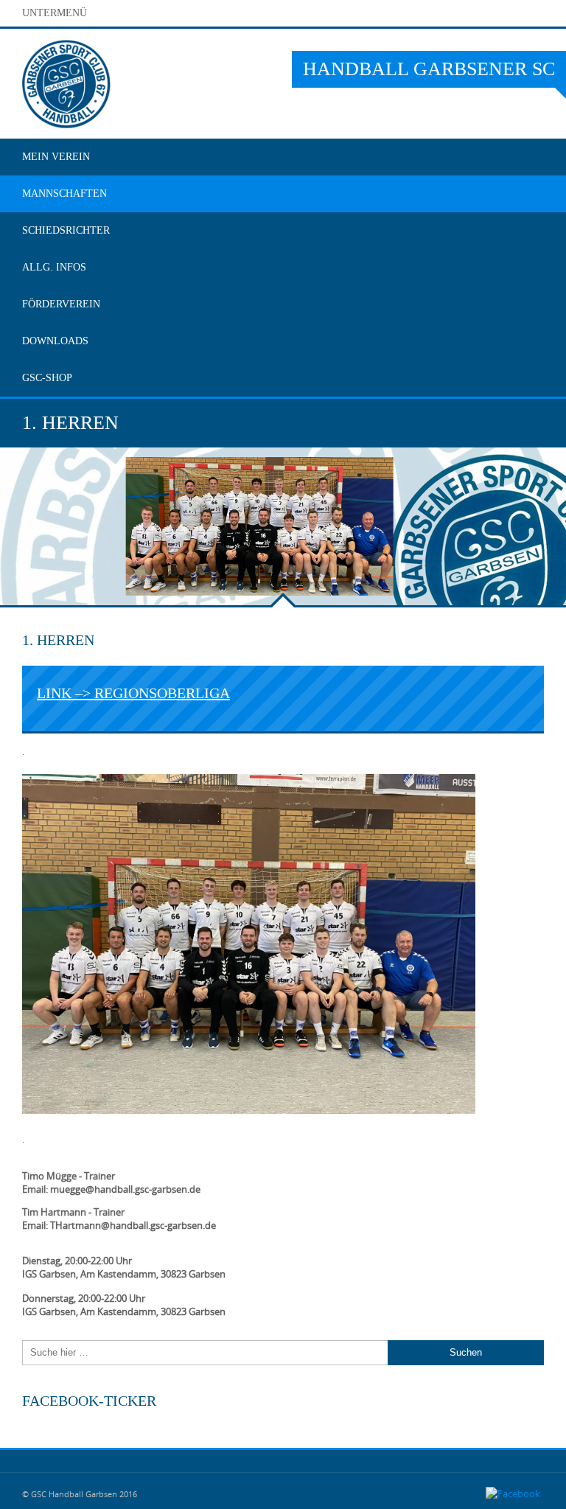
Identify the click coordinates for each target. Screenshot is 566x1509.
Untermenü (54, 12)
